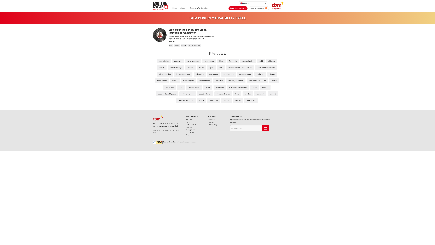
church (161, 67)
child (261, 61)
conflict (191, 67)
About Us (211, 122)
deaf (220, 67)
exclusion (176, 45)
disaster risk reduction (266, 67)
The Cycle (189, 120)
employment (229, 74)
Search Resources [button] (257, 8)
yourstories (250, 100)
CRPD (201, 67)
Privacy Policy (212, 125)
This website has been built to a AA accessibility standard (180, 142)
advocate (177, 61)
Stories (188, 122)
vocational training (186, 100)
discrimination (165, 74)
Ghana (272, 74)
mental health (194, 87)
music (208, 87)
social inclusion (205, 94)
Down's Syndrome (183, 74)
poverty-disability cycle (194, 45)
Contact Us (211, 120)
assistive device (193, 61)
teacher (248, 94)
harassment (162, 81)
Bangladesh (209, 61)
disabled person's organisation (240, 67)
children (271, 61)
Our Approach (190, 130)
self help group (187, 94)
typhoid (273, 94)
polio (255, 87)
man (181, 87)
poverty (265, 87)
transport (260, 94)
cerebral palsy (247, 61)
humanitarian (204, 81)
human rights (188, 81)
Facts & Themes (191, 125)
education (200, 74)
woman (226, 100)
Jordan (274, 81)
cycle (170, 45)
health (175, 81)
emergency (213, 74)
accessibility (164, 61)
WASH (201, 100)
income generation (235, 81)
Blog (187, 135)
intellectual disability (257, 81)
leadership (170, 87)
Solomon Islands (223, 94)
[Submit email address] (265, 128)
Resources (189, 127)
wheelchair (213, 100)
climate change (176, 67)
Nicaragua (220, 87)
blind (221, 61)
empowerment (245, 74)
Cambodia (233, 61)
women (238, 100)
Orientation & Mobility (238, 87)
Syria (237, 94)
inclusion (183, 45)
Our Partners (190, 132)
